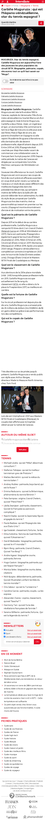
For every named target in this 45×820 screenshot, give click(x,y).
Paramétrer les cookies (26, 817)
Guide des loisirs (11, 776)
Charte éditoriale (29, 813)
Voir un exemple (34, 662)
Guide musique (10, 786)
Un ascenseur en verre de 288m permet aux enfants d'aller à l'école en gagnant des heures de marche (23, 720)
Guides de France (11, 764)
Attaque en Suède (11, 701)
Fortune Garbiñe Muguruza (11, 102)
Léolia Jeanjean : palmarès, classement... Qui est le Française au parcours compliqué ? (23, 540)
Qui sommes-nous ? (9, 813)
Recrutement (34, 815)
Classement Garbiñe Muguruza (13, 99)
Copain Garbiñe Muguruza (11, 105)
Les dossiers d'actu (13, 668)
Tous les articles (18, 815)
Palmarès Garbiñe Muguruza (12, 96)
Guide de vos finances (13, 760)
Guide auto (8, 757)
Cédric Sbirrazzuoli (12, 698)
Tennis (35, 6)
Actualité (9, 662)
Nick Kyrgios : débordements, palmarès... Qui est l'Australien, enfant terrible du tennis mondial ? (23, 611)
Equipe (20, 813)
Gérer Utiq (39, 817)
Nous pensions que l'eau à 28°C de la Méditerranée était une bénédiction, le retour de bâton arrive (23, 710)
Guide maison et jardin (13, 780)
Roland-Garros (9, 231)
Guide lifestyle (10, 773)
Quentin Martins (8, 22)
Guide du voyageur (12, 802)
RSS (26, 815)
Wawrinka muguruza (14, 479)
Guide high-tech (11, 767)
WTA (15, 284)
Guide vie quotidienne (13, 796)
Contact (9, 815)
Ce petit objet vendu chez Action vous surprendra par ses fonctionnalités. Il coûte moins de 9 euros (22, 739)
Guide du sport (10, 789)
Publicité (40, 813)
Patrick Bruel (9, 695)
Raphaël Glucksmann (13, 704)
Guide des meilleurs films (15, 783)
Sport (8, 6)
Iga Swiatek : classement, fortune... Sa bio (23, 562)
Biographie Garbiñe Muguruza (12, 93)
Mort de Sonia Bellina (13, 691)
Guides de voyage (11, 799)
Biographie (25, 6)
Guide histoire (10, 770)
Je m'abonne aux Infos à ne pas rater (24, 81)
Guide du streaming (12, 792)
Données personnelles (9, 817)
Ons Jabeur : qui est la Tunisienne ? (21, 618)
